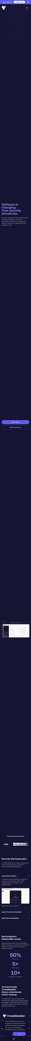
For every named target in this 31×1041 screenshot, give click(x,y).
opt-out (10, 1027)
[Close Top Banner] (28, 2)
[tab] (15, 891)
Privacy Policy (21, 1029)
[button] (27, 7)
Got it (19, 1034)
